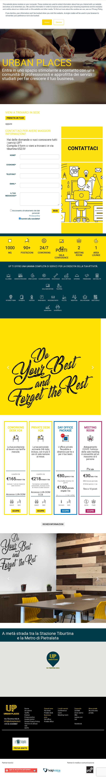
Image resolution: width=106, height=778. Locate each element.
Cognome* (11, 165)
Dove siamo (79, 713)
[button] (8, 366)
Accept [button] (47, 22)
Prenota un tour (15, 118)
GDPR (26, 728)
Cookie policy (29, 719)
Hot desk (47, 711)
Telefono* (11, 174)
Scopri (15, 511)
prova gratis (20, 748)
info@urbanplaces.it (12, 721)
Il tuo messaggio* (10, 194)
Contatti (77, 711)
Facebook (78, 724)
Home (26, 708)
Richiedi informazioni (53, 524)
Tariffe (26, 713)
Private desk (48, 713)
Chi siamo (28, 711)
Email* (13, 184)
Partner (27, 715)
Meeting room (63, 715)
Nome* (13, 155)
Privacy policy (34, 216)
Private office (49, 721)
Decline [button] (59, 22)
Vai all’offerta (53, 394)
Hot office (47, 719)
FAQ (76, 715)
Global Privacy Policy (32, 721)
